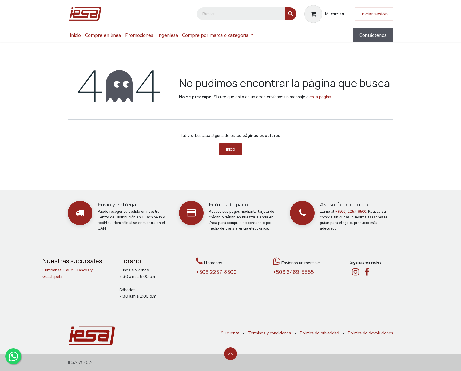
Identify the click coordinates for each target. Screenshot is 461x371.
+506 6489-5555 (293, 271)
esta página (320, 97)
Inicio (230, 149)
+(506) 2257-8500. (351, 211)
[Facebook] (367, 272)
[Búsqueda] (290, 13)
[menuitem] (75, 35)
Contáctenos (373, 35)
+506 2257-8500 (216, 271)
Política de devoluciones (370, 333)
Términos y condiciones (269, 333)
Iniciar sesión (374, 14)
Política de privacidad (319, 333)
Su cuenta (230, 333)
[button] (230, 353)
